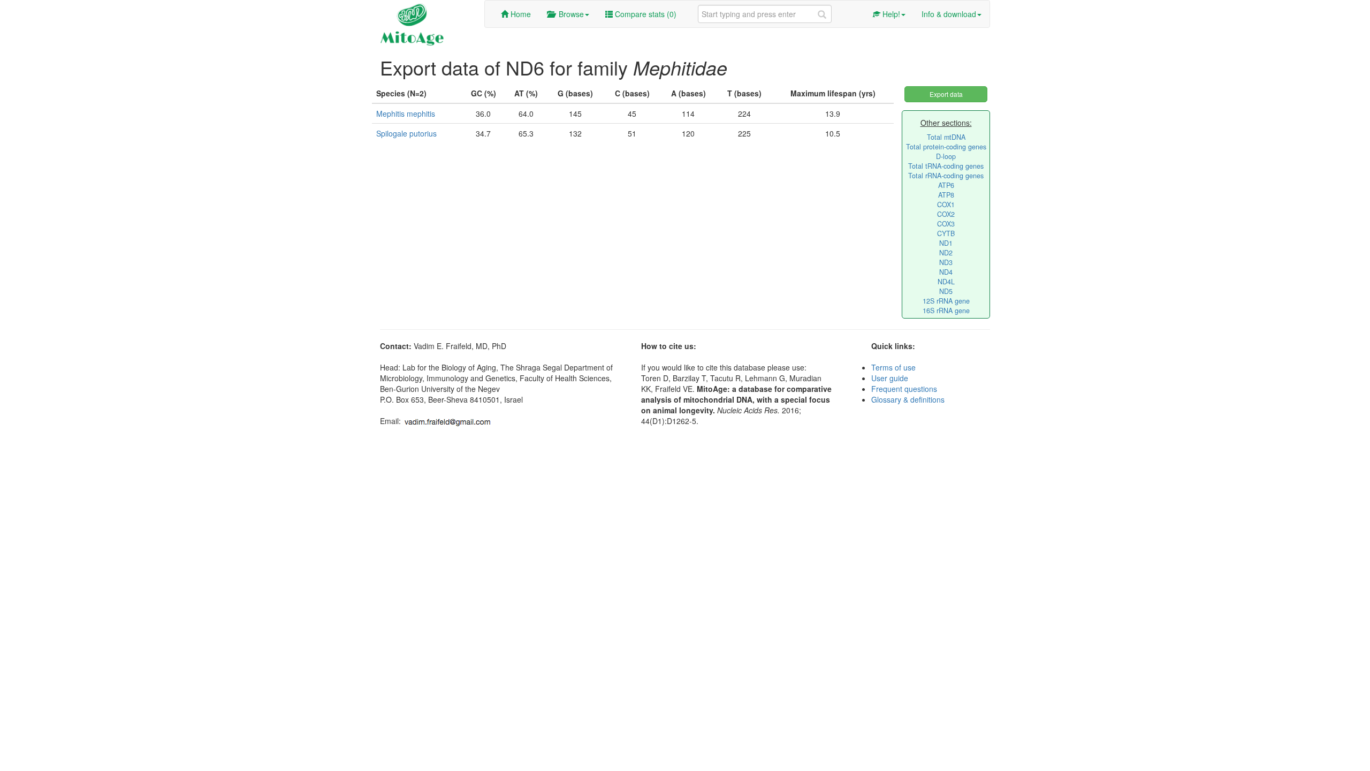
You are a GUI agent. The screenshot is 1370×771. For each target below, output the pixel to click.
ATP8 (946, 195)
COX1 (946, 204)
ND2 (946, 253)
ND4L (946, 281)
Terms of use (893, 367)
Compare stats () (644, 14)
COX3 (946, 224)
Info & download (949, 14)
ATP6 (946, 185)
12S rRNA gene (946, 301)
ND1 (946, 243)
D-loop (946, 156)
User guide (889, 378)
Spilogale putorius (406, 133)
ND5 (946, 291)
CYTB (946, 233)
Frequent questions (904, 388)
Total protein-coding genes (946, 147)
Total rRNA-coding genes (946, 175)
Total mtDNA (946, 137)
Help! (890, 14)
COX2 (946, 214)
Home (519, 14)
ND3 (946, 262)
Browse (569, 14)
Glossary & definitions (908, 399)
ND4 (946, 272)
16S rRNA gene (946, 310)
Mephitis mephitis (405, 113)
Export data (946, 94)
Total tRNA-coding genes (946, 166)
